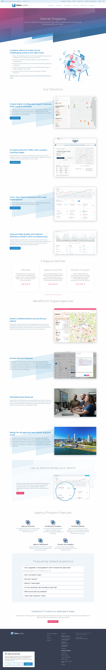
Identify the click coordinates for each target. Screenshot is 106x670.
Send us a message (90, 1)
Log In (100, 1)
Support (91, 5)
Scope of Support (65, 657)
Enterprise (67, 5)
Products (51, 5)
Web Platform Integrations (64, 646)
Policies (12, 660)
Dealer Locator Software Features (65, 636)
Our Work (83, 5)
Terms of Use (64, 655)
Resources (64, 652)
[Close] (33, 653)
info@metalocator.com (81, 638)
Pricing (75, 5)
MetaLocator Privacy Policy (66, 662)
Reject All (18, 664)
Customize (9, 664)
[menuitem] (51, 5)
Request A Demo (66, 1)
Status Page (64, 659)
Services (63, 633)
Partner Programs (66, 650)
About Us (80, 1)
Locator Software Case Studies (65, 639)
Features (59, 5)
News (74, 1)
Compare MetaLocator (64, 642)
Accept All (28, 664)
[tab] (53, 569)
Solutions (63, 648)
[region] (19, 659)
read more (26, 1)
